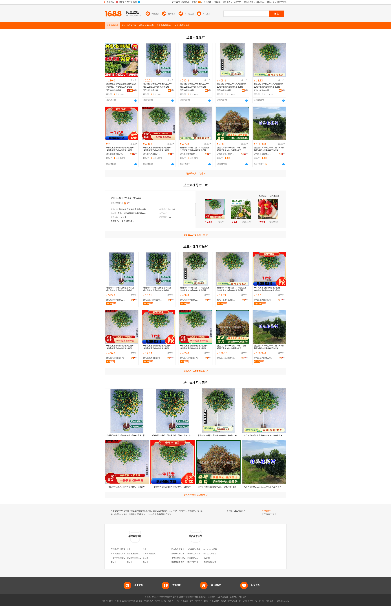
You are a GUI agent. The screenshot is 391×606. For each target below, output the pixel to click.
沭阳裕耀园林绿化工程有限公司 (188, 90)
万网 (239, 601)
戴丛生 (113, 562)
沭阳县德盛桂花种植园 (114, 90)
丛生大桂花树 (239, 511)
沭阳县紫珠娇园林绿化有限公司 (188, 154)
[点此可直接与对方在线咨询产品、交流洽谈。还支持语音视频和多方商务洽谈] (135, 100)
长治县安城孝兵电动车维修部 (199, 549)
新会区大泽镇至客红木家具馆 (215, 554)
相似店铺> (263, 196)
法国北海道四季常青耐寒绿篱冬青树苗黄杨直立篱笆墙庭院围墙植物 (121, 85)
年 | (129, 203)
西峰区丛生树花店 (118, 549)
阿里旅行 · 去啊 (187, 601)
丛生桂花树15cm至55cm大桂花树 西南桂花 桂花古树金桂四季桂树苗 (269, 149)
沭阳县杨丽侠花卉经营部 (126, 198)
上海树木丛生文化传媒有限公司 (155, 554)
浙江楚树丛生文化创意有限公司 (139, 558)
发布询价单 (266, 511)
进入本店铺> (275, 196)
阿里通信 (232, 601)
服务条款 (202, 597)
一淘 (177, 601)
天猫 (164, 601)
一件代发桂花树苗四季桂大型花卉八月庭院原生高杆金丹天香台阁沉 (121, 149)
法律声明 (193, 597)
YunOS (224, 601)
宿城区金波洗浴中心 (179, 558)
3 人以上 (122, 217)
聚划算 (170, 601)
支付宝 (250, 601)
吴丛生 (145, 558)
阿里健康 (269, 601)
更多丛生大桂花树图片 (194, 495)
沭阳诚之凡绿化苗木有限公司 (151, 90)
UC (244, 601)
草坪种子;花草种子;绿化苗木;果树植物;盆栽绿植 (134, 209)
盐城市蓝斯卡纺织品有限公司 (183, 562)
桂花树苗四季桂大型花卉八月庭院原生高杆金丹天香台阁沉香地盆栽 (232, 85)
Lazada (285, 601)
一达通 (278, 601)
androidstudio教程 (210, 549)
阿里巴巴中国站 (135, 601)
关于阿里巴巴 (222, 597)
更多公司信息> (128, 221)
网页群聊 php (192, 558)
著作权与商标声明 (180, 597)
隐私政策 (211, 597)
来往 (257, 601)
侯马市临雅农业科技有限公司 (262, 90)
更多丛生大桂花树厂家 (194, 234)
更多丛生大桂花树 (194, 173)
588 (169, 217)
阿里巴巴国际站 (121, 601)
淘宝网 (158, 601)
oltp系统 (206, 558)
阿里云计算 (214, 601)
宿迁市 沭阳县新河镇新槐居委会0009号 (133, 213)
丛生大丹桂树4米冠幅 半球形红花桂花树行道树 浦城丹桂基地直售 (231, 149)
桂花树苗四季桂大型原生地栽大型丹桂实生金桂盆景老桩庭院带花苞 (158, 85)
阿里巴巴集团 (107, 601)
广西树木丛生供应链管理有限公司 (124, 558)
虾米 (206, 601)
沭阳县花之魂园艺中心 (151, 154)
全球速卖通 (148, 601)
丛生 (128, 549)
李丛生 (145, 562)
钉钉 (262, 601)
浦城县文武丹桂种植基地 (225, 154)
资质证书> (115, 221)
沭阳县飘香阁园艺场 (114, 154)
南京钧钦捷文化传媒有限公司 (183, 549)
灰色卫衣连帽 (192, 562)
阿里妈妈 (198, 601)
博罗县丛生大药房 (118, 554)
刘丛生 (129, 562)
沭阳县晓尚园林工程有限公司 (262, 154)
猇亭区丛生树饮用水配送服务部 (139, 554)
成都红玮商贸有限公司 (212, 562)
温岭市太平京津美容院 (180, 554)
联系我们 (233, 597)
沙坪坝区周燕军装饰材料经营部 (200, 554)
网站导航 (242, 597)
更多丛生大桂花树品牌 (194, 371)
